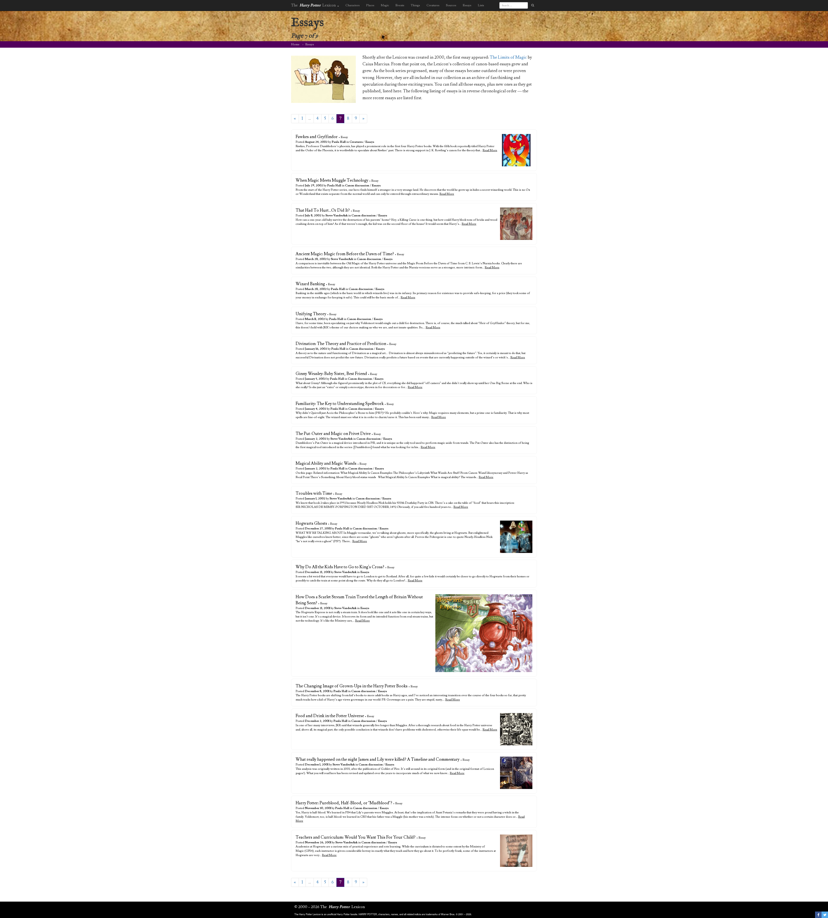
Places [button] (370, 5)
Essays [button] (467, 5)
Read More (490, 150)
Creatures (356, 142)
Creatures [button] (433, 5)
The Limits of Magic (508, 57)
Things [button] (415, 5)
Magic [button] (385, 5)
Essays (369, 142)
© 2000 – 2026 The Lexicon (329, 906)
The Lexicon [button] (314, 5)
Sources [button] (451, 5)
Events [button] (399, 5)
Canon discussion (357, 185)
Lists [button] (481, 5)
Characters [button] (352, 5)
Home (295, 44)
